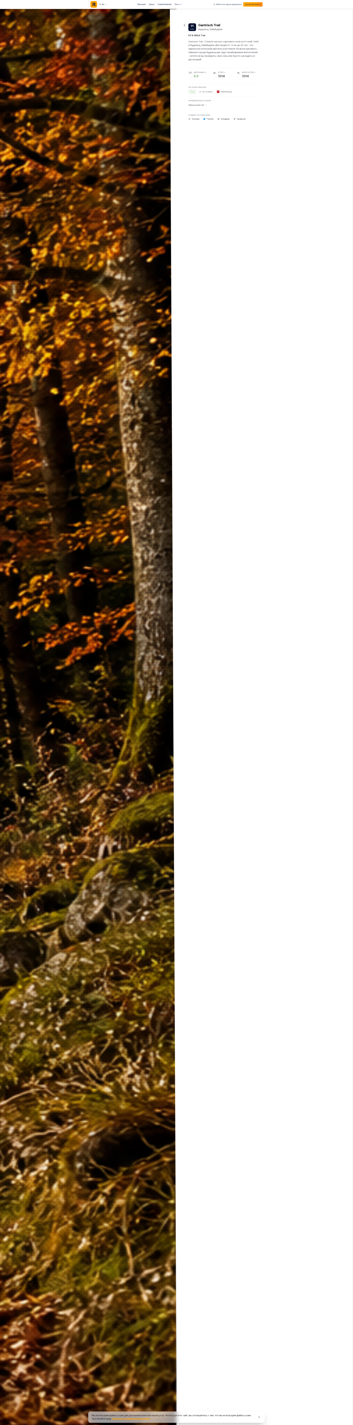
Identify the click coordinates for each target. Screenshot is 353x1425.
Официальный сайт (196, 105)
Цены (151, 4)
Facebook (241, 119)
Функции (141, 4)
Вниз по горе (248, 72)
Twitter (210, 119)
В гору (221, 72)
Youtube (195, 119)
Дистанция (199, 72)
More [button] (177, 4)
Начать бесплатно (252, 4)
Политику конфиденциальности (131, 1418)
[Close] (259, 1417)
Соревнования (165, 4)
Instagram (225, 119)
